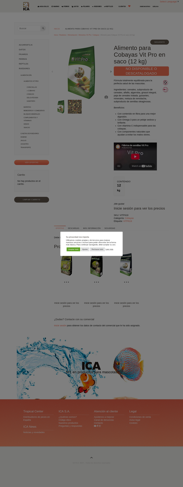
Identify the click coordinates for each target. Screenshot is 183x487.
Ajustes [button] (85, 249)
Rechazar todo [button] (97, 249)
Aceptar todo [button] (73, 249)
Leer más (109, 249)
